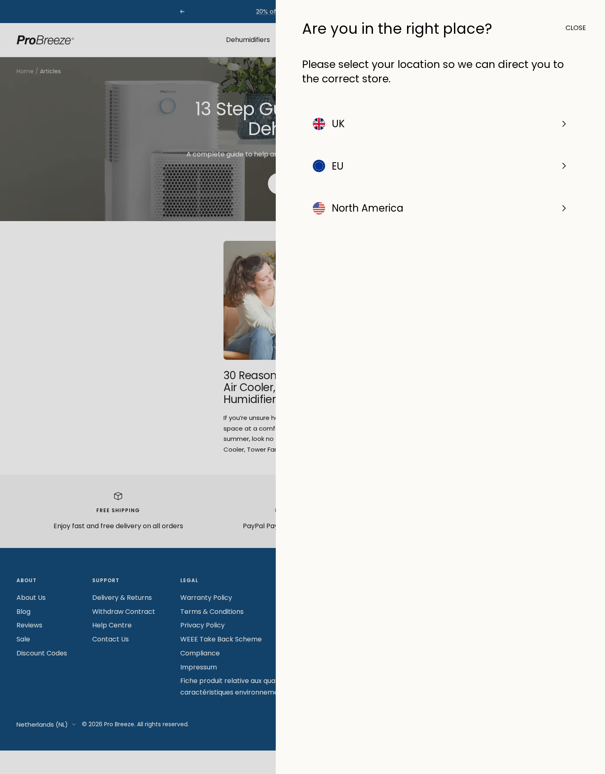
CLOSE (572, 28)
